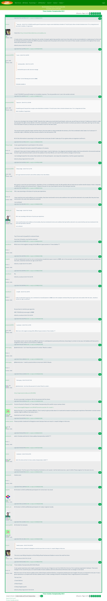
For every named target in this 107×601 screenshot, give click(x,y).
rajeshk (7, 489)
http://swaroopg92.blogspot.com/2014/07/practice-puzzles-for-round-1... (34, 407)
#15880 (40, 162)
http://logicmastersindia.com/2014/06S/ (25, 393)
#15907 (40, 241)
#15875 (40, 18)
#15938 (40, 447)
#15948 (40, 539)
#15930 (41, 344)
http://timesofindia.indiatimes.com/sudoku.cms (33, 33)
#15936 (40, 418)
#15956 (40, 561)
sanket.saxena (9, 421)
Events (55, 3)
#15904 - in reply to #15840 (32, 204)
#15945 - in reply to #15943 (32, 503)
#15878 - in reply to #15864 (32, 142)
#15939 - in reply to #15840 (32, 472)
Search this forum (11, 598)
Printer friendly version (12, 600)
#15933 (41, 401)
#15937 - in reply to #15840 (32, 433)
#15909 (40, 270)
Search (49, 3)
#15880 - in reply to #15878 (32, 162)
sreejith (8, 259)
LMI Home (25, 3)
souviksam (8, 244)
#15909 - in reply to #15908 (32, 270)
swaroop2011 (9, 404)
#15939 (40, 472)
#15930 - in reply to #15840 (32, 344)
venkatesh (8, 436)
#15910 (40, 285)
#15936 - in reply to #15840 (32, 418)
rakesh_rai (8, 210)
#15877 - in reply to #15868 (32, 96)
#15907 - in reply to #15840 (32, 241)
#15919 (41, 318)
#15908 (40, 256)
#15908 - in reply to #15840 (32, 256)
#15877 (40, 96)
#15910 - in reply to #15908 (32, 285)
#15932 (41, 374)
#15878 (40, 142)
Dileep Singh (9, 145)
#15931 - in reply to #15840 (32, 359)
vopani (7, 380)
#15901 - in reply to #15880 (32, 188)
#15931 (41, 359)
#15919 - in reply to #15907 (32, 318)
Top (100, 18)
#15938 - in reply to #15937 (32, 447)
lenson (7, 24)
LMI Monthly (41, 3)
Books (61, 3)
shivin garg (8, 347)
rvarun (7, 454)
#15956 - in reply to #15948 (32, 561)
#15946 (40, 522)
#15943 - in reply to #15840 (32, 486)
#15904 (40, 204)
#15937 (40, 433)
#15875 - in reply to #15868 (32, 18)
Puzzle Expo (32, 3)
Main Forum (18, 3)
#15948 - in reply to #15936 (32, 539)
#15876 (40, 48)
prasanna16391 (10, 55)
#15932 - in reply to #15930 (32, 374)
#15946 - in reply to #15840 (32, 522)
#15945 (41, 503)
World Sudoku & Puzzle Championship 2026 (53, 7)
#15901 (40, 188)
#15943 (41, 486)
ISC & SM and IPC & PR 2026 (53, 9)
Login (103, 3)
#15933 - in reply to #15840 (32, 401)
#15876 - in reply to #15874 (32, 48)
